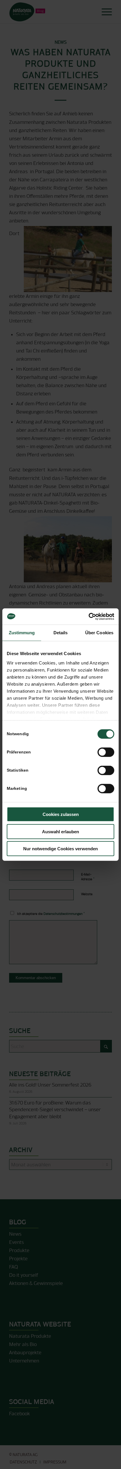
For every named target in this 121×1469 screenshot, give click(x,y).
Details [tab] (60, 632)
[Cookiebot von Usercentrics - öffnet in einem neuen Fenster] (88, 616)
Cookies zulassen (61, 814)
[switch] (106, 752)
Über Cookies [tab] (99, 632)
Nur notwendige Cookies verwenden (60, 848)
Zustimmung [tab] (22, 632)
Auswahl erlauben (60, 831)
